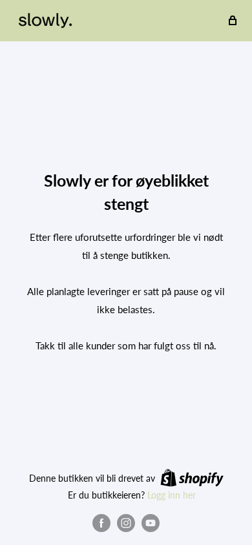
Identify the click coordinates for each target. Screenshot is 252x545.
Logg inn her (171, 494)
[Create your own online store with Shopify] (192, 478)
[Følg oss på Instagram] (126, 523)
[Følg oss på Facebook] (101, 523)
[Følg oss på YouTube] (151, 523)
